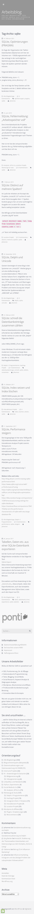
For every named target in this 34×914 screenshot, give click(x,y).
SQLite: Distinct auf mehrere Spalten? (12, 187)
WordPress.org (7, 881)
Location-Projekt (21, 165)
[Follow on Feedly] (3, 911)
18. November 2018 (10, 254)
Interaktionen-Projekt (10, 409)
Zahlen (26, 370)
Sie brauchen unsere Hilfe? (13, 648)
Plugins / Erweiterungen (15, 812)
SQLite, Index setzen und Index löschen (16, 389)
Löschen (21, 412)
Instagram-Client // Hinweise (17, 801)
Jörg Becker (8, 838)
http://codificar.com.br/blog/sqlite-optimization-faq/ (17, 492)
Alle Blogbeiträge (9, 96)
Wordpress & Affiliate (11, 809)
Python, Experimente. (11, 785)
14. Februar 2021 (9, 38)
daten (16, 599)
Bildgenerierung (12, 776)
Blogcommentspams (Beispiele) (15, 763)
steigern (17, 524)
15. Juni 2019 (8, 113)
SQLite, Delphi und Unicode (12, 259)
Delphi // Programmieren (11, 365)
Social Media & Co (10, 787)
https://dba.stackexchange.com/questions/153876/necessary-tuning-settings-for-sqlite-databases (17, 500)
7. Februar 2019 (9, 182)
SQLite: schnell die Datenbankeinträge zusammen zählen (13, 321)
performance (6, 524)
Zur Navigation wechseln (3, 4)
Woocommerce (12, 815)
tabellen (16, 602)
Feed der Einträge (8, 876)
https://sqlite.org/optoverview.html (14, 490)
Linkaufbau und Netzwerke (13, 782)
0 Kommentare (23, 168)
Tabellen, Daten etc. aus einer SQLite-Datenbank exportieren (15, 545)
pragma (27, 98)
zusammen (5, 372)
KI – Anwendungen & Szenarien (15, 774)
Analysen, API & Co (9, 165)
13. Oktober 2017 (9, 384)
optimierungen (19, 98)
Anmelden (5, 873)
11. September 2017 (10, 426)
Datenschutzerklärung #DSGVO (15, 645)
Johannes (13, 101)
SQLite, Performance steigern (13, 431)
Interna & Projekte (10, 771)
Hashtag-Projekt (12, 798)
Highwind (27, 909)
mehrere (10, 240)
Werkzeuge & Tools (8, 168)
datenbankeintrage (8, 370)
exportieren (5, 602)
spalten (15, 240)
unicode (4, 303)
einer (28, 599)
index (16, 412)
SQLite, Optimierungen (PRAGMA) (15, 43)
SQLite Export (6, 562)
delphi (16, 300)
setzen (26, 412)
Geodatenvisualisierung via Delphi (14, 836)
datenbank (22, 599)
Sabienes (7, 849)
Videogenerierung (13, 779)
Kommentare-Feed (8, 879)
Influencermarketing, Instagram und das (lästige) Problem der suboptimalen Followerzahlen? (16, 857)
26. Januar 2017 (8, 539)
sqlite (3, 101)
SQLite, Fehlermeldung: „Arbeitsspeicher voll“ (15, 118)
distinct (4, 240)
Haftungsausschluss (11, 653)
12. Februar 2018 (9, 315)
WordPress (18, 909)
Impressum (8, 650)
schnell (16, 370)
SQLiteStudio (6, 584)
